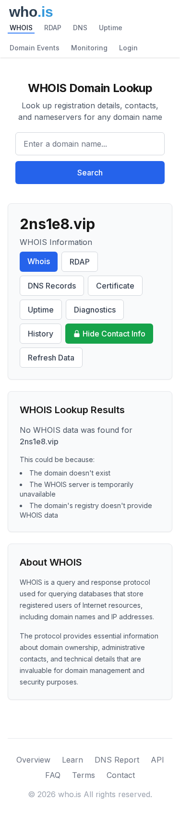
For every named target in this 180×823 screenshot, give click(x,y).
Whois (38, 261)
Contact (121, 775)
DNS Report (117, 760)
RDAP (52, 27)
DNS (80, 27)
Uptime (110, 27)
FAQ (52, 775)
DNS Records (52, 285)
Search (90, 172)
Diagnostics (95, 309)
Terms (83, 775)
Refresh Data (51, 357)
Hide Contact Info (114, 333)
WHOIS (21, 27)
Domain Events (35, 48)
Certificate (115, 285)
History (40, 333)
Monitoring (89, 48)
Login (128, 48)
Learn (72, 760)
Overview (33, 760)
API (157, 760)
